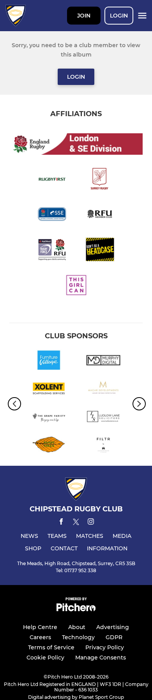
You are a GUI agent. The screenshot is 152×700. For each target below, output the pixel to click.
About (76, 627)
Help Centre (40, 627)
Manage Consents (100, 657)
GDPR (114, 637)
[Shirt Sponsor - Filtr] (103, 446)
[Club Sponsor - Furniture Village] (48, 361)
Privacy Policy (104, 647)
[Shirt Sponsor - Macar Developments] (103, 390)
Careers (40, 637)
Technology (78, 637)
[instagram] (91, 523)
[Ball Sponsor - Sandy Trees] (48, 446)
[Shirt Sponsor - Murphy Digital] (103, 361)
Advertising (112, 627)
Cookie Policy (45, 657)
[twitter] (76, 523)
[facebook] (61, 523)
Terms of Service (51, 647)
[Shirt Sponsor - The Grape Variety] (48, 418)
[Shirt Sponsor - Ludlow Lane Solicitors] (103, 418)
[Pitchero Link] (76, 609)
